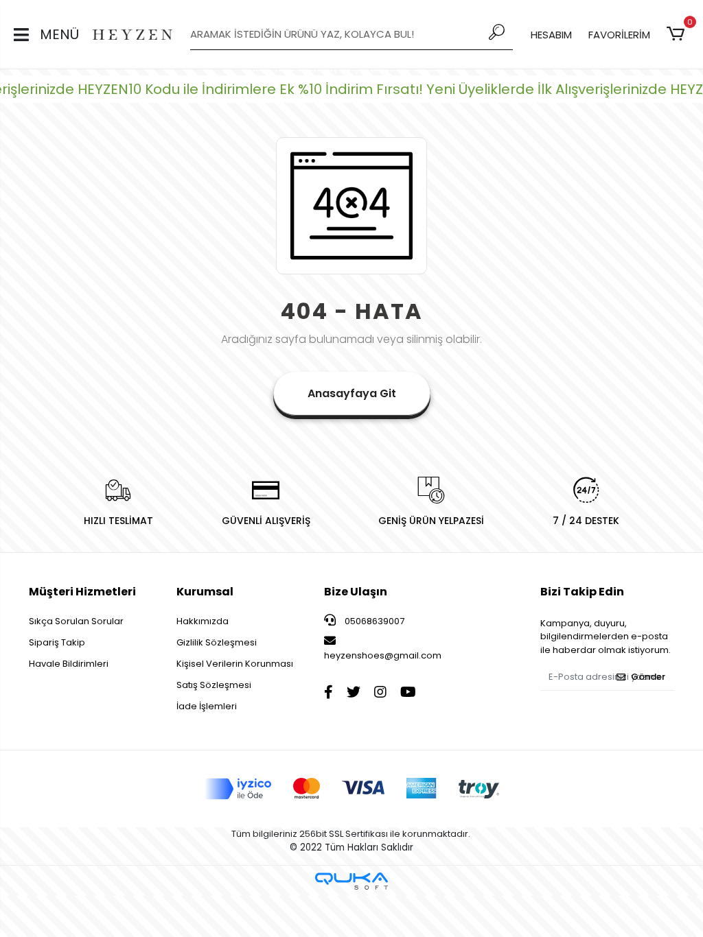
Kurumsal (204, 592)
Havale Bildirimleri (68, 663)
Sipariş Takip (57, 642)
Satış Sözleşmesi (213, 684)
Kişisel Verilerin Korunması (234, 663)
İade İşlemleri (206, 706)
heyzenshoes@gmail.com (382, 655)
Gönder (648, 676)
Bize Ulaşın (355, 592)
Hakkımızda (202, 621)
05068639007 (373, 621)
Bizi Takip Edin (582, 592)
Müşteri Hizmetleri (82, 592)
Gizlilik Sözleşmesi (216, 642)
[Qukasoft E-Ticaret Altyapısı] (351, 881)
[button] (678, 34)
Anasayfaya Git (352, 393)
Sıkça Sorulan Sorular (76, 621)
